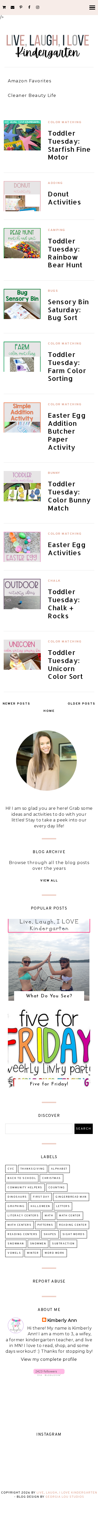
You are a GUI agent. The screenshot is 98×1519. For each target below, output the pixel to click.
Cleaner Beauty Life (32, 95)
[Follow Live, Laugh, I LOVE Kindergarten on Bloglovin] (49, 1374)
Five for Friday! (49, 1084)
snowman (16, 1243)
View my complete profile (49, 1359)
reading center (73, 1225)
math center (70, 1215)
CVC (11, 1169)
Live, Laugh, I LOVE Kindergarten (67, 1493)
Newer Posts (16, 704)
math (49, 1215)
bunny (54, 473)
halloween (40, 1206)
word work (55, 1253)
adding (55, 183)
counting (56, 1187)
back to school (22, 1178)
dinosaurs (17, 1197)
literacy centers (23, 1215)
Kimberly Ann (62, 1320)
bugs (53, 291)
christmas (51, 1178)
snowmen (38, 1243)
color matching (65, 122)
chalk (54, 581)
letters (63, 1206)
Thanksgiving (32, 1169)
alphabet (59, 1169)
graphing (16, 1206)
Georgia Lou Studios (64, 1497)
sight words (73, 1234)
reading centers (23, 1234)
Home (49, 711)
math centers (19, 1225)
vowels (14, 1253)
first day (41, 1197)
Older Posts (81, 704)
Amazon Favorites (29, 80)
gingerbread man (71, 1197)
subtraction (63, 1243)
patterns (45, 1225)
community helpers (25, 1187)
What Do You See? (49, 996)
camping (56, 230)
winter (33, 1253)
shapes (50, 1234)
